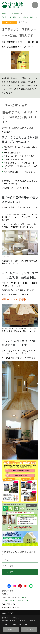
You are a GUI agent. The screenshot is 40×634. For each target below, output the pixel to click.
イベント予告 (8, 565)
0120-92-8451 (11, 601)
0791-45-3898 (23, 601)
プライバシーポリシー (23, 620)
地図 (25, 597)
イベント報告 (8, 572)
